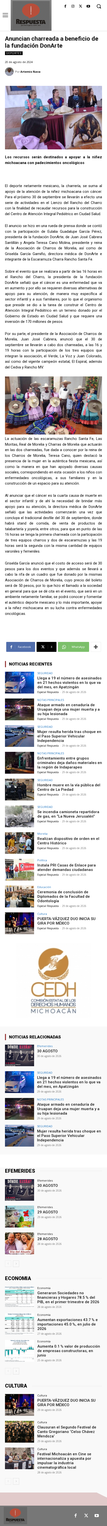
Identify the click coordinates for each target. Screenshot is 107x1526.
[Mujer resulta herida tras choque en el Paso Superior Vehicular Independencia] (19, 736)
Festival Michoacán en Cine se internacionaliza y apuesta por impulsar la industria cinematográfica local (64, 1461)
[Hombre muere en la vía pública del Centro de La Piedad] (19, 789)
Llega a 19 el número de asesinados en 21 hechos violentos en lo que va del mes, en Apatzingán (69, 682)
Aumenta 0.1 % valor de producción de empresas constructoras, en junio (68, 1351)
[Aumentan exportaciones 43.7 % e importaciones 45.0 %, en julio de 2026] (19, 1324)
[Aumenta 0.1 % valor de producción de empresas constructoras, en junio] (19, 1351)
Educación (44, 887)
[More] (96, 647)
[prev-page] (8, 1264)
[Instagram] (73, 6)
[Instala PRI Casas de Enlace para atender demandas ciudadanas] (19, 870)
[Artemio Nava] (10, 71)
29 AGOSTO (47, 1212)
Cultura (42, 913)
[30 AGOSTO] (19, 1055)
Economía (44, 1288)
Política (42, 860)
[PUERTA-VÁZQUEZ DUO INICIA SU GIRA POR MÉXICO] (19, 923)
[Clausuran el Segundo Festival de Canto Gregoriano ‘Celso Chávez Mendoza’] (19, 1432)
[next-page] (16, 1264)
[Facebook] (65, 6)
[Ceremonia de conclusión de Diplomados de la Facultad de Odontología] (19, 896)
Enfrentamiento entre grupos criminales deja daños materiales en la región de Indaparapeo (69, 762)
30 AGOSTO (47, 1051)
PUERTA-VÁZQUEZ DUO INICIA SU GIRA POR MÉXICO (66, 921)
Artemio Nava (30, 71)
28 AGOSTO (47, 1239)
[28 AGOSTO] (19, 1243)
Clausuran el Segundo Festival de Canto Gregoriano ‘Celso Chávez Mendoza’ (66, 1431)
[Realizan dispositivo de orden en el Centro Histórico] (19, 843)
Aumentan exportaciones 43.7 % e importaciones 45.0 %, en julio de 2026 (67, 1324)
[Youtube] (88, 6)
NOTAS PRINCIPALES (50, 699)
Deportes (13, 53)
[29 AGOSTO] (19, 1216)
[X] (80, 6)
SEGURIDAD (45, 673)
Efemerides (45, 1046)
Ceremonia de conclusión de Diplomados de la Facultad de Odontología (63, 896)
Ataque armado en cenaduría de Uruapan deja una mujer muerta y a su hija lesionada (68, 709)
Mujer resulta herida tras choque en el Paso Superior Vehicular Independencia (69, 736)
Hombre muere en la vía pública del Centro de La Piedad (68, 787)
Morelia (42, 833)
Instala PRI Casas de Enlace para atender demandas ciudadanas (66, 867)
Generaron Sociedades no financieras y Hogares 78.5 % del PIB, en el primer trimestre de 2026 (68, 1297)
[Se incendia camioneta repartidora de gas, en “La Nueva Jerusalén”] (19, 816)
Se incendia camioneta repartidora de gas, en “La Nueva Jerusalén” (68, 814)
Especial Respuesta (48, 692)
